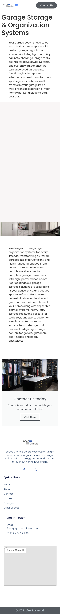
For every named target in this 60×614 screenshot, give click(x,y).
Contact (8, 493)
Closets (8, 498)
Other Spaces (11, 507)
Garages (9, 503)
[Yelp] (36, 469)
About (7, 489)
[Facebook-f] (24, 469)
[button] (16, 5)
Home (7, 484)
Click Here (30, 417)
